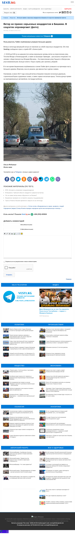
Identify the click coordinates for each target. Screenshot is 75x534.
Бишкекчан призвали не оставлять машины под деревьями (24, 198)
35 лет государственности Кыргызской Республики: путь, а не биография (56, 412)
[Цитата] (17, 234)
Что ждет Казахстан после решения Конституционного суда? (56, 418)
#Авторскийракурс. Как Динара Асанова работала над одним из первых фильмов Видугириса (20, 454)
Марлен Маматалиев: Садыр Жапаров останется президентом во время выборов (21, 329)
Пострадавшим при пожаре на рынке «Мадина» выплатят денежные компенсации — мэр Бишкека (22, 384)
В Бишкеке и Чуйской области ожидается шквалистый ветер (24, 192)
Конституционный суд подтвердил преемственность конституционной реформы (58, 424)
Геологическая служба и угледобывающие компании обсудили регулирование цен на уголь (21, 413)
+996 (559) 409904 (40, 214)
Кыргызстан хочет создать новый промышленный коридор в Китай (55, 370)
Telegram (70, 12)
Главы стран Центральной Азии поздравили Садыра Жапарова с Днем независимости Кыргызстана (21, 343)
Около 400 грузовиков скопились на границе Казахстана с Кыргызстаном (58, 383)
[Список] (19, 234)
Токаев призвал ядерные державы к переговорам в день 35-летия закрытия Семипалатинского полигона (20, 337)
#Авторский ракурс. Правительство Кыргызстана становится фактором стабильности (19, 460)
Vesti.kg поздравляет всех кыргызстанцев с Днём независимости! (21, 389)
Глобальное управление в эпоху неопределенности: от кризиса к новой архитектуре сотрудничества (57, 431)
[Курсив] (7, 234)
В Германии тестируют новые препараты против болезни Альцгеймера (57, 471)
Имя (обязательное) (26, 224)
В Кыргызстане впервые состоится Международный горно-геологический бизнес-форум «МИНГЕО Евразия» (22, 419)
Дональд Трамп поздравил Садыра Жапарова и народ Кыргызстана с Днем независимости (22, 348)
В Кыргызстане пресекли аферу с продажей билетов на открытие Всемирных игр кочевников (58, 330)
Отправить (9, 274)
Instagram (68, 12)
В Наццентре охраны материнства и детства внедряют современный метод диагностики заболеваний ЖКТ (58, 478)
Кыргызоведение (34, 9)
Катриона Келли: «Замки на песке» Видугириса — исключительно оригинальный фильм (21, 396)
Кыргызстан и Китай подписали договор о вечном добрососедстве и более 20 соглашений (57, 378)
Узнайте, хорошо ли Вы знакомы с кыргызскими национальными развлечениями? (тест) (59, 502)
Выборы (6, 9)
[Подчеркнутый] (9, 234)
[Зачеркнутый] (12, 234)
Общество (12, 17)
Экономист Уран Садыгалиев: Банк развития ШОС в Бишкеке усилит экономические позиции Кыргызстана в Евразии (59, 390)
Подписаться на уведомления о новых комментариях (21, 261)
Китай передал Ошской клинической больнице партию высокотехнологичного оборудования (59, 453)
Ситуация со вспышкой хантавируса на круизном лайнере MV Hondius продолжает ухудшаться (58, 466)
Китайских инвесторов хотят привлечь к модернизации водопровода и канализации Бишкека (21, 378)
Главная (5, 17)
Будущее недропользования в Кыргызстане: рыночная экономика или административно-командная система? (21, 425)
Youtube (65, 12)
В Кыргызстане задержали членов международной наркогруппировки (55, 354)
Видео (25, 9)
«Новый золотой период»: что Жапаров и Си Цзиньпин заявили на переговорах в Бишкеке (22, 354)
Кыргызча (68, 9)
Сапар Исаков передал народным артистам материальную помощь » (39, 208)
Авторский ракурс (16, 9)
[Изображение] (14, 234)
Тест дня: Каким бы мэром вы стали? (56, 495)
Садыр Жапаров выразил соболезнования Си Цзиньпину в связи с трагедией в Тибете (59, 342)
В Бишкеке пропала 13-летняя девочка (57, 347)
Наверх (68, 279)
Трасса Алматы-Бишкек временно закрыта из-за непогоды (24, 200)
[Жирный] (5, 234)
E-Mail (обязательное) (27, 229)
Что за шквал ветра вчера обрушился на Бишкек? (21, 195)
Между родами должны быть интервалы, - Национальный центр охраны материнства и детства (58, 460)
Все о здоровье (46, 9)
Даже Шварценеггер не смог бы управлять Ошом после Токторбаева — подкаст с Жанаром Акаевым (54, 311)
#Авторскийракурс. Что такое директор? (20, 464)
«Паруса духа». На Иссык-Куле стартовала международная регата (21, 370)
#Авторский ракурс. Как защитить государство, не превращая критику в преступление (22, 477)
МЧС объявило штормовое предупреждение (19, 190)
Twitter (59, 12)
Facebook (62, 12)
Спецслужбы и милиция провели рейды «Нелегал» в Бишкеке (57, 336)
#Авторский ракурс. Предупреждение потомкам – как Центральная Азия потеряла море (22, 471)
